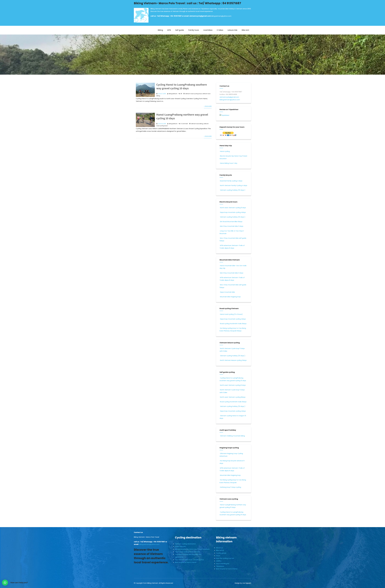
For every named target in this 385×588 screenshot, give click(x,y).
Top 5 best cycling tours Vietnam (187, 552)
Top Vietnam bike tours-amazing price (189, 560)
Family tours (193, 30)
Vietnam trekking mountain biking (232, 436)
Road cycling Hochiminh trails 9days (233, 323)
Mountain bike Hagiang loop (230, 297)
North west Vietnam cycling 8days (232, 397)
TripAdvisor (220, 566)
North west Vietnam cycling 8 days (233, 208)
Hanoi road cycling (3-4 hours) (231, 314)
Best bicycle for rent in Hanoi (185, 562)
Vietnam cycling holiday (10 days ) (232, 190)
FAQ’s (218, 556)
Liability (218, 561)
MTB (169, 30)
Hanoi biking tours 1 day (228, 163)
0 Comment (184, 123)
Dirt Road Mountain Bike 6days (231, 221)
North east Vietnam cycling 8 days (233, 385)
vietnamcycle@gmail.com (200, 16)
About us (219, 548)
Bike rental (220, 550)
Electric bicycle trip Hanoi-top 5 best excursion (192, 549)
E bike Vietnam (180, 546)
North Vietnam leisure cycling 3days (233, 360)
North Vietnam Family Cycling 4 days (233, 185)
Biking (160, 30)
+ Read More (208, 106)
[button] (5, 583)
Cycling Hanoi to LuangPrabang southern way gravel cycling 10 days (181, 86)
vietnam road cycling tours (193, 93)
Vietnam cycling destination (185, 544)
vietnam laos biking (197, 123)
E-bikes (220, 30)
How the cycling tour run (225, 558)
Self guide (179, 30)
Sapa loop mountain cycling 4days (233, 212)
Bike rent (245, 30)
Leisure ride (232, 30)
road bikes (207, 30)
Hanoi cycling (225, 151)
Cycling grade (221, 553)
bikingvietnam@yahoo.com (221, 16)
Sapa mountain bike (227, 292)
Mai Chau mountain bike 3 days (231, 226)
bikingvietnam (173, 93)
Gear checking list (222, 564)
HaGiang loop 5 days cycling (230, 487)
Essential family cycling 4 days (231, 181)
